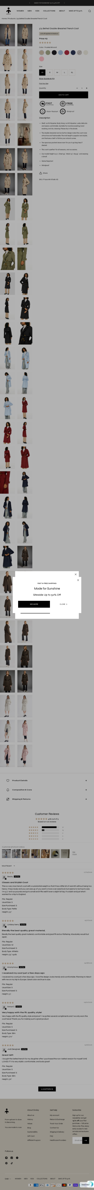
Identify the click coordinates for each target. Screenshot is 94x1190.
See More (34, 604)
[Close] (75, 574)
